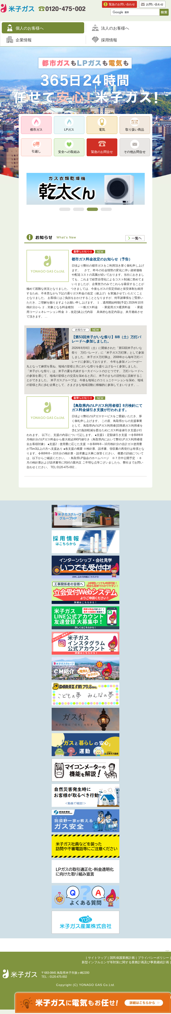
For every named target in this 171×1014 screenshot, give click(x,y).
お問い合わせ (154, 4)
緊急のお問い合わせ (122, 4)
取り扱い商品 (134, 129)
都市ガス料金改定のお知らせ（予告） (102, 259)
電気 (102, 129)
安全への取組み (69, 152)
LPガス (69, 129)
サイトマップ (97, 957)
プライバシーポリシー (153, 957)
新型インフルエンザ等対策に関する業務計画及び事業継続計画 (125, 962)
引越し (36, 151)
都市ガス (36, 129)
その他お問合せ (135, 152)
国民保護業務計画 (122, 957)
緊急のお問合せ (102, 152)
